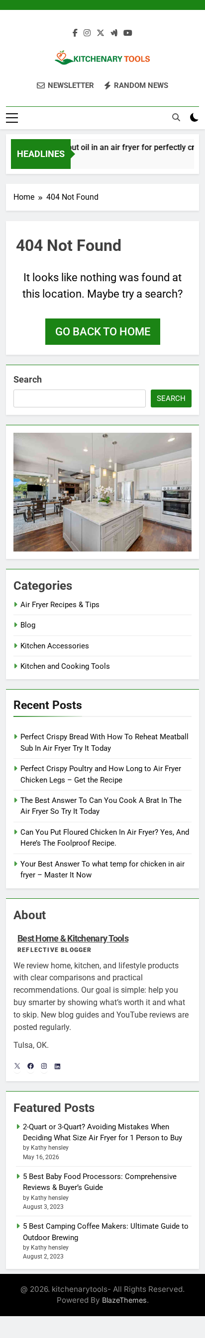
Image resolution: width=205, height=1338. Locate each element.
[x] (100, 33)
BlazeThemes (124, 1300)
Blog (27, 625)
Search (27, 379)
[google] (113, 33)
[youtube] (127, 33)
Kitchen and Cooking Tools (65, 666)
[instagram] (87, 33)
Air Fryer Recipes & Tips (60, 604)
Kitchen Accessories (54, 645)
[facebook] (75, 33)
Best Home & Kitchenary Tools (72, 938)
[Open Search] (176, 117)
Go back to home (102, 331)
